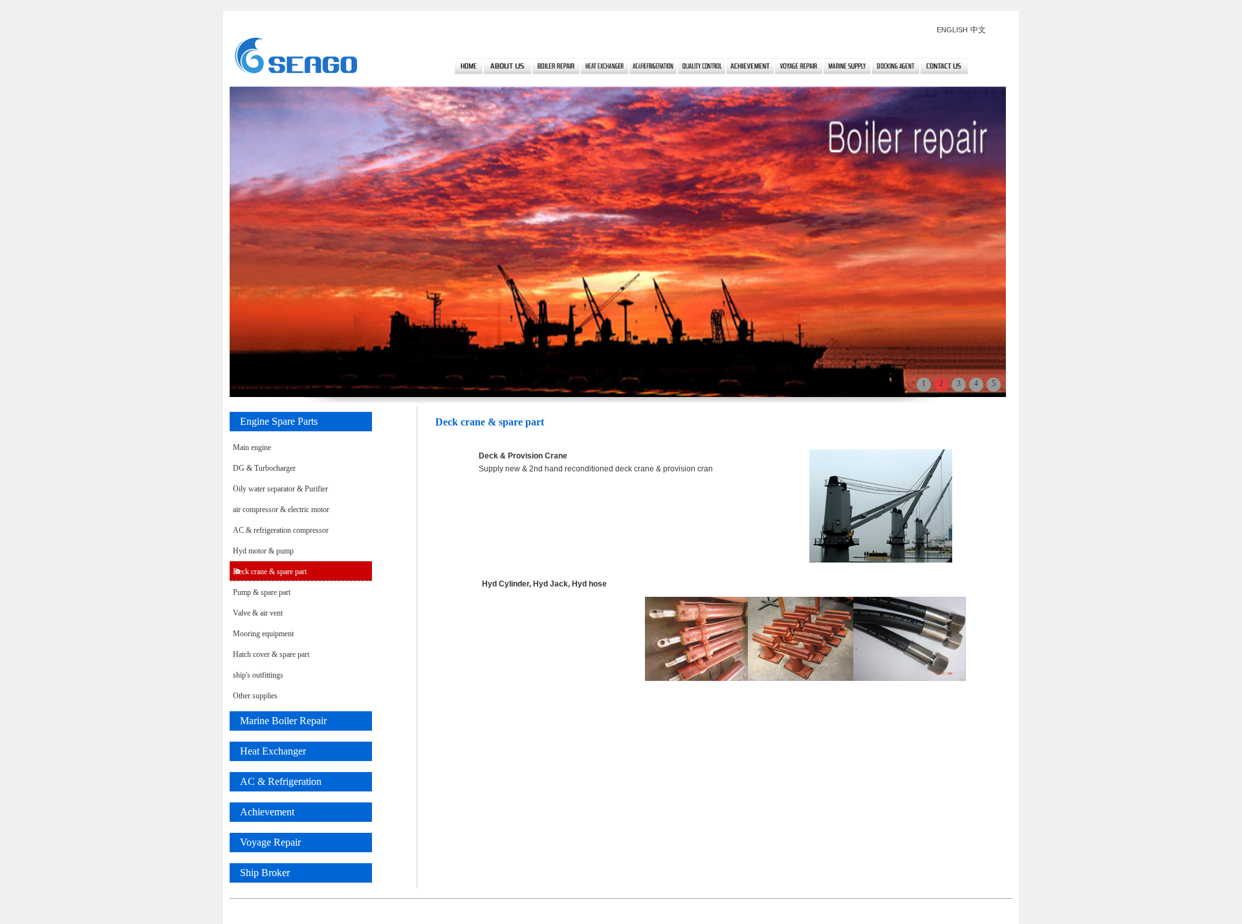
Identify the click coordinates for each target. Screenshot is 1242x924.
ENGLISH (952, 30)
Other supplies (255, 695)
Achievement (262, 811)
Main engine (252, 447)
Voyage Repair (265, 842)
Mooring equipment (263, 633)
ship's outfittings (258, 675)
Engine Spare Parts (274, 421)
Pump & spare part (261, 592)
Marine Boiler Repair (278, 720)
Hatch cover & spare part (271, 654)
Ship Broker (260, 872)
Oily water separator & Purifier (280, 488)
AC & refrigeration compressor (281, 530)
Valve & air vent (258, 613)
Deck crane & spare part (270, 571)
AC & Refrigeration (275, 781)
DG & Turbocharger (264, 468)
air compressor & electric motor (281, 509)
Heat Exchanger (268, 751)
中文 (978, 29)
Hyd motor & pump (263, 550)
